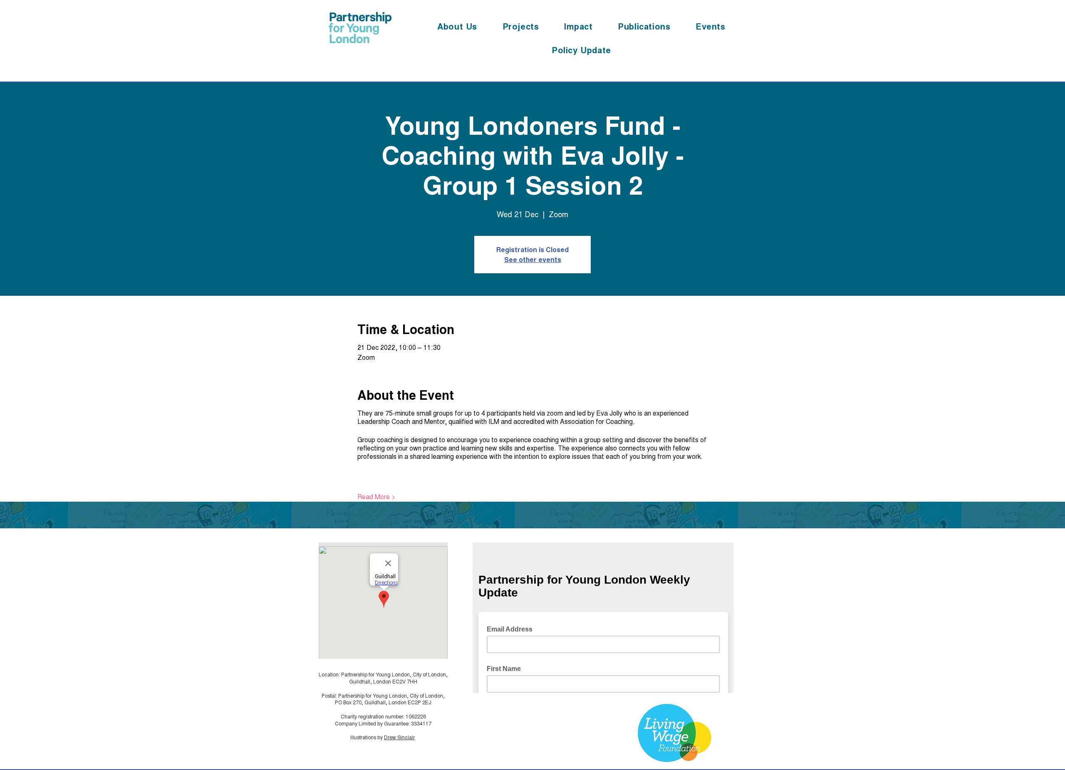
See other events (532, 259)
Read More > (376, 496)
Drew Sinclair (399, 736)
